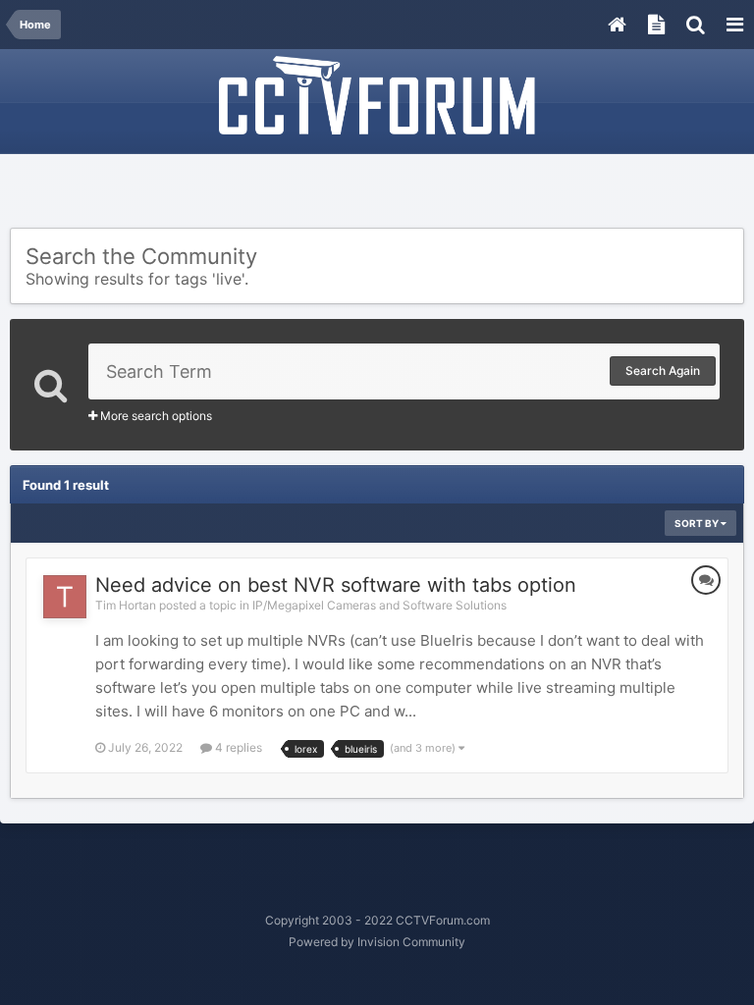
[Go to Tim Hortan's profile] (64, 596)
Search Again (662, 370)
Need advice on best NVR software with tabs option (335, 585)
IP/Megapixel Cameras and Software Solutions (379, 605)
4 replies (237, 747)
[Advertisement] (377, 193)
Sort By (697, 523)
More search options (154, 415)
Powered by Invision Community (377, 941)
